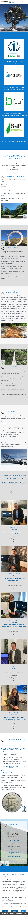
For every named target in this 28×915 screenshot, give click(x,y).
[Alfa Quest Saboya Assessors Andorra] (7, 2)
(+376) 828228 (15, 853)
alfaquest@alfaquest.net (14, 859)
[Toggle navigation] (26, 1)
